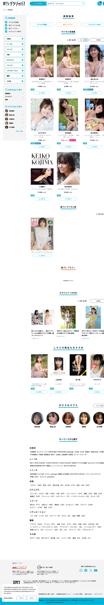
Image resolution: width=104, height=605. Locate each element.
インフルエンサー (93, 527)
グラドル (36, 524)
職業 (8, 76)
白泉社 (58, 454)
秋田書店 (33, 452)
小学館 (101, 452)
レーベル (9, 44)
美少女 (35, 505)
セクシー (36, 507)
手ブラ (35, 538)
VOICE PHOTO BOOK (77, 474)
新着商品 (7, 93)
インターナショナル (80, 496)
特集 (6, 100)
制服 (47, 485)
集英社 (87, 452)
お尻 (61, 493)
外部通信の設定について (63, 594)
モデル (72, 524)
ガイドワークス (42, 452)
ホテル (66, 516)
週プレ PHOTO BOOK (37, 463)
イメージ (9, 65)
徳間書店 (47, 454)
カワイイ (87, 505)
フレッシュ (48, 496)
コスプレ (36, 485)
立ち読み (42, 93)
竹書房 (40, 454)
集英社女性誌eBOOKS (37, 466)
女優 (61, 524)
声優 (82, 524)
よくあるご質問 (77, 594)
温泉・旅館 (79, 516)
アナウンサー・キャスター (71, 527)
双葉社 (70, 454)
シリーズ (9, 49)
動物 (77, 538)
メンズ (66, 538)
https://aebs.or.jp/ (28, 583)
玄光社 (76, 452)
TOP (4, 10)
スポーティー (63, 496)
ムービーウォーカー (81, 454)
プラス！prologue (51, 474)
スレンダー (37, 493)
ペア (34, 516)
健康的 (35, 496)
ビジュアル (10, 60)
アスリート (75, 530)
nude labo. (51, 477)
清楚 (48, 507)
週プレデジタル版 (14, 25)
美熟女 (60, 505)
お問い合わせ (88, 594)
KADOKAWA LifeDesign (66, 452)
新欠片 (53, 454)
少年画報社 (34, 454)
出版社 (9, 39)
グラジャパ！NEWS (15, 31)
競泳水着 (58, 485)
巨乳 (51, 493)
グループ (55, 516)
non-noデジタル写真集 (96, 463)
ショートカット (74, 493)
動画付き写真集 (63, 474)
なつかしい (73, 505)
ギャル (96, 496)
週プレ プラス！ (14, 28)
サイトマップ (98, 594)
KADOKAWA (52, 452)
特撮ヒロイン (37, 530)
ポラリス (43, 477)
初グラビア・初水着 (51, 538)
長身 (98, 493)
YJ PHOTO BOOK (52, 463)
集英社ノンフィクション (54, 466)
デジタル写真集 (14, 22)
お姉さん (48, 505)
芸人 (64, 530)
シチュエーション (12, 71)
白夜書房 (65, 454)
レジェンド (52, 530)
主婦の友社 (94, 452)
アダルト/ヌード (88, 530)
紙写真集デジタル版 (37, 474)
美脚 (88, 493)
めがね (70, 485)
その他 (9, 81)
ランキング (8, 96)
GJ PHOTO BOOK (65, 463)
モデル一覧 (19, 131)
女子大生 (94, 524)
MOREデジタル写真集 (79, 463)
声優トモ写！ (34, 477)
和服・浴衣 (83, 485)
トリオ (44, 516)
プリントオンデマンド (93, 474)
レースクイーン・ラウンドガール (44, 527)
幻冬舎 (82, 452)
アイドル (50, 524)
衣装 (8, 55)
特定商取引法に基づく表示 (46, 594)
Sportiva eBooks (70, 466)
